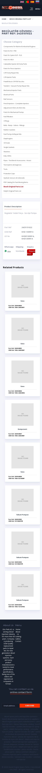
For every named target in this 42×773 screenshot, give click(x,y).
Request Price (31, 252)
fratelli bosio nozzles (12, 749)
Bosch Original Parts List (20, 19)
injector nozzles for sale (24, 731)
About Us (18, 633)
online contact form (21, 692)
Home (4, 19)
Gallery (18, 639)
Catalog (18, 636)
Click (9, 251)
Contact (18, 641)
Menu (37, 9)
